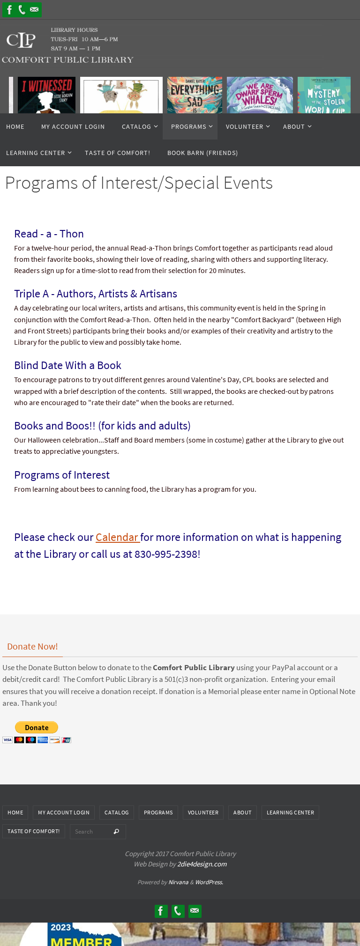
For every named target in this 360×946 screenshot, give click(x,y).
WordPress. (209, 882)
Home (15, 812)
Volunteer (203, 812)
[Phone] (22, 9)
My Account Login (64, 812)
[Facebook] (9, 9)
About (242, 812)
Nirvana (178, 882)
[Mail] (34, 9)
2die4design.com (201, 863)
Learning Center (291, 812)
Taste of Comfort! (34, 831)
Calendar (118, 537)
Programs (158, 812)
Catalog (117, 812)
